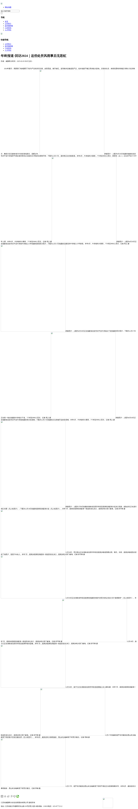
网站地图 (8, 7)
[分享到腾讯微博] (11, 796)
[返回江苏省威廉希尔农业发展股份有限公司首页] (1, 4)
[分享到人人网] (14, 796)
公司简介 (8, 23)
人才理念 (8, 30)
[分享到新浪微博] (8, 796)
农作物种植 (9, 26)
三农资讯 (8, 28)
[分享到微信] (17, 796)
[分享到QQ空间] (5, 796)
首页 (6, 21)
